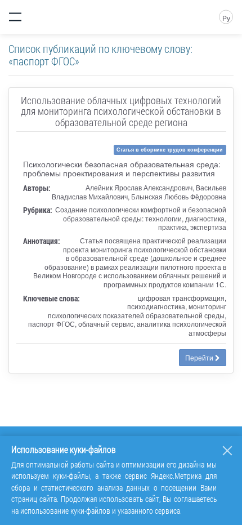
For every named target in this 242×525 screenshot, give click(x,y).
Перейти (200, 357)
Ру (226, 18)
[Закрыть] (227, 451)
